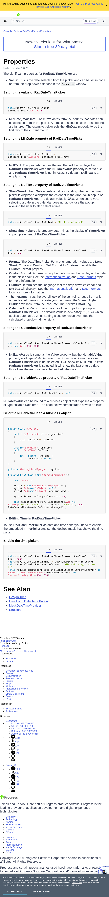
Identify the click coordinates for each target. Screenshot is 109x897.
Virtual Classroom (15, 694)
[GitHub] (13, 757)
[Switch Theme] (104, 21)
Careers (10, 829)
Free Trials (11, 658)
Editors (17, 31)
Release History (14, 678)
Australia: (24, 734)
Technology (11, 819)
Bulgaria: (24, 731)
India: (23, 728)
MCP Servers (6, 651)
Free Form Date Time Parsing (29, 601)
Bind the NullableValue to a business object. (37, 413)
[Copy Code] (101, 108)
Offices (9, 832)
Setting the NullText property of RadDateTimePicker (43, 185)
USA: (22, 723)
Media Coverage (14, 827)
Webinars (10, 686)
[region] (54, 885)
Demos (9, 673)
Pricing (9, 661)
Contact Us (11, 721)
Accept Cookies (15, 891)
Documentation (13, 676)
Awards (9, 822)
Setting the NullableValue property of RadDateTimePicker (47, 378)
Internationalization (58, 277)
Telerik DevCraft (8, 641)
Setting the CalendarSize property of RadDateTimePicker (47, 328)
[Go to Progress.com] (9, 798)
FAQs (8, 699)
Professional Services (17, 689)
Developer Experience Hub (19, 671)
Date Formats (86, 277)
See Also (16, 589)
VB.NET (58, 101)
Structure (15, 610)
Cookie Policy (77, 882)
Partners (10, 691)
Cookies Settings (42, 891)
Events (9, 696)
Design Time (17, 597)
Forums (9, 681)
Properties (45, 31)
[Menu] (5, 21)
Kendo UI (5, 646)
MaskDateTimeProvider (25, 605)
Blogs (8, 683)
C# (48, 101)
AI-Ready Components (25, 651)
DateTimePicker (30, 31)
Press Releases (14, 824)
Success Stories (14, 708)
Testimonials (12, 711)
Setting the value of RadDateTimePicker (34, 92)
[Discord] (13, 760)
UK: (22, 726)
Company (10, 817)
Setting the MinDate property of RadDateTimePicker (43, 138)
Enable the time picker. (21, 541)
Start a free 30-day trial (54, 46)
